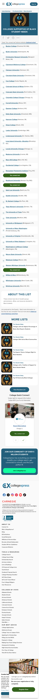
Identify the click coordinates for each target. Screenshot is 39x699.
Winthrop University (13, 286)
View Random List (19, 389)
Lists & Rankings (6, 11)
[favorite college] (3, 47)
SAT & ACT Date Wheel (8, 579)
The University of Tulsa (14, 212)
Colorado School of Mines (15, 86)
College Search (6, 554)
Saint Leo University (13, 190)
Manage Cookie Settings (18, 507)
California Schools (7, 602)
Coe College (10, 81)
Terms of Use (5, 506)
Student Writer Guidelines (9, 544)
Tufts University (11, 217)
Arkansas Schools (7, 600)
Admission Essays (7, 630)
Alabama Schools (6, 592)
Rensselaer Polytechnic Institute (17, 171)
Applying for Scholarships (9, 635)
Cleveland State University (15, 75)
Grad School (5, 569)
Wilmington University (13, 280)
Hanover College (11, 119)
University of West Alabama (15, 241)
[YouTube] (20, 496)
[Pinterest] (16, 496)
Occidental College (12, 165)
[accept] (23, 440)
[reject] (16, 440)
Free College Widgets (8, 582)
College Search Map (7, 557)
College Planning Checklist (9, 574)
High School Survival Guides (10, 647)
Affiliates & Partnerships (9, 539)
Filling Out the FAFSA (8, 637)
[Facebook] (4, 496)
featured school (31, 42)
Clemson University (12, 70)
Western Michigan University (16, 265)
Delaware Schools (7, 610)
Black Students (28, 11)
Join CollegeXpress (19, 470)
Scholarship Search (7, 559)
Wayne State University (14, 254)
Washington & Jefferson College (17, 247)
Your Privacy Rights (31, 506)
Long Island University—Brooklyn (17, 141)
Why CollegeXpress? (8, 529)
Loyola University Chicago (15, 149)
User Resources (6, 584)
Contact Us (5, 527)
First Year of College (8, 650)
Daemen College (11, 108)
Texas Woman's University (14, 206)
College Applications (8, 627)
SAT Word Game (6, 577)
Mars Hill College (11, 160)
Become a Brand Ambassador (10, 542)
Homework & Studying (8, 645)
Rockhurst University (13, 180)
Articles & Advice (7, 562)
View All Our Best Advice (9, 652)
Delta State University (13, 114)
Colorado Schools (7, 605)
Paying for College (7, 640)
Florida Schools (6, 612)
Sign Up (34, 4)
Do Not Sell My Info (7, 507)
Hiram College (11, 125)
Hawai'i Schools (6, 617)
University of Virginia (13, 236)
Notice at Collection (21, 506)
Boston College (11, 46)
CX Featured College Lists (9, 567)
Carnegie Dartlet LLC (16, 504)
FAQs (3, 532)
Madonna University (13, 154)
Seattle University (12, 195)
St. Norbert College (12, 201)
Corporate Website (7, 547)
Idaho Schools (6, 620)
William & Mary (11, 275)
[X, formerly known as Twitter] (8, 496)
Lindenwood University (14, 136)
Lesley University (12, 130)
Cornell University (12, 103)
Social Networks (6, 537)
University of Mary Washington (16, 228)
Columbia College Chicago (15, 97)
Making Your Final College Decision (12, 642)
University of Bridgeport (14, 223)
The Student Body (17, 11)
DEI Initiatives (6, 534)
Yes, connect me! (15, 175)
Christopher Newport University (17, 57)
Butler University (11, 51)
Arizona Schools (6, 597)
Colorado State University (15, 92)
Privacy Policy (12, 506)
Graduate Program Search (9, 572)
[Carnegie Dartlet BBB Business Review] (7, 520)
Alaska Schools (6, 595)
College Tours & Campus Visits (11, 632)
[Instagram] (12, 496)
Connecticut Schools (8, 607)
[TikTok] (24, 496)
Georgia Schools (6, 615)
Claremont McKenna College (16, 64)
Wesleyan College (12, 260)
